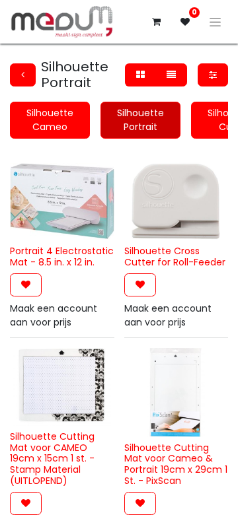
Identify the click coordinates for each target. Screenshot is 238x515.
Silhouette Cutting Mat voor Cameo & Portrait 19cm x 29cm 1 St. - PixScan (175, 464)
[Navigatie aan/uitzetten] (215, 22)
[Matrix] (140, 74)
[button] (26, 284)
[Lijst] (171, 74)
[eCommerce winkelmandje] (156, 22)
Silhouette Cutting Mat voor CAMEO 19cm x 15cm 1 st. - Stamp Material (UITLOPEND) (52, 458)
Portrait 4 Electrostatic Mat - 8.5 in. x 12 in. (62, 256)
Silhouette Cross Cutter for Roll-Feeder (174, 256)
